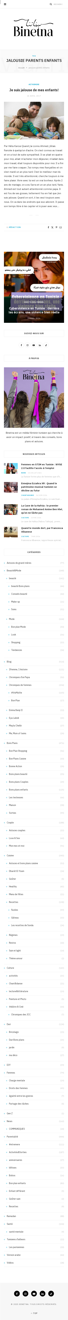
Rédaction (15, 227)
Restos (12, 942)
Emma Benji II (16, 710)
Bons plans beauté (18, 774)
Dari (9, 1024)
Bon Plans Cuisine (17, 758)
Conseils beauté (19, 593)
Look (13, 634)
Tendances (16, 650)
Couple (10, 822)
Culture (25, 518)
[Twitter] (52, 227)
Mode (12, 619)
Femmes (11, 1072)
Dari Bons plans (16, 1039)
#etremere (34, 84)
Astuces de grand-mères (19, 562)
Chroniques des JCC (21, 1014)
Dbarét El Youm (16, 871)
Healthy (13, 886)
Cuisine (10, 855)
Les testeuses (16, 797)
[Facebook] (48, 227)
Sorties (12, 812)
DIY (9, 1065)
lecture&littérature (18, 991)
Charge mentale (17, 1080)
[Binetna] (34, 29)
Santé (10, 1224)
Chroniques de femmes (20, 685)
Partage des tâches (19, 1103)
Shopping (15, 642)
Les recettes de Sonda (22, 925)
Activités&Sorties (18, 1152)
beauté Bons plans (20, 586)
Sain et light (15, 950)
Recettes (13, 902)
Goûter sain (14, 1198)
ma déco (13, 1055)
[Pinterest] (56, 227)
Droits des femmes (34, 302)
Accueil (21, 67)
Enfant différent (17, 1191)
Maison (12, 805)
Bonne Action (15, 766)
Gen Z (10, 1113)
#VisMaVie (16, 692)
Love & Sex (14, 838)
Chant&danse (27, 495)
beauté (12, 578)
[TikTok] (51, 1293)
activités (13, 975)
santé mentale (16, 1231)
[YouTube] (34, 1293)
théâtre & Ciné (16, 1006)
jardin (11, 1047)
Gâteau (15, 917)
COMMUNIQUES (17, 1128)
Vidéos (10, 1262)
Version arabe (14, 1255)
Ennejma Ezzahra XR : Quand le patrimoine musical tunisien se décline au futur (39, 487)
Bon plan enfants (17, 1183)
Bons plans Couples (18, 781)
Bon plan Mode (18, 626)
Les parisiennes (16, 1247)
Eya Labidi (14, 718)
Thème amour (15, 958)
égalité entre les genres (21, 1096)
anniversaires (15, 1160)
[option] (34, 287)
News (23, 473)
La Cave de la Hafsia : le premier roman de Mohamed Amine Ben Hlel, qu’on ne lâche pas (42, 509)
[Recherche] (51, 4)
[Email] (60, 227)
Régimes (13, 935)
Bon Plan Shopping (18, 750)
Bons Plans (12, 743)
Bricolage (14, 1032)
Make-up (15, 601)
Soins (13, 609)
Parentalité (12, 1136)
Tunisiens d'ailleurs (16, 1239)
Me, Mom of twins (17, 733)
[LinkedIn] (42, 1293)
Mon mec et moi (16, 845)
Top (35, 1313)
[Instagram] (25, 1293)
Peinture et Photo (17, 999)
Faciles (14, 909)
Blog (9, 661)
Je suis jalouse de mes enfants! (34, 90)
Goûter (12, 878)
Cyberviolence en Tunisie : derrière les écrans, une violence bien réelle (34, 310)
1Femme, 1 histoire (18, 669)
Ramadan (11, 1216)
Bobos (12, 1175)
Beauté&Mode (14, 570)
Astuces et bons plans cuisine (23, 863)
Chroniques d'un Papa (19, 677)
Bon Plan (15, 700)
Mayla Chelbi (15, 725)
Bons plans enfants (18, 789)
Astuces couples (17, 830)
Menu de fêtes (16, 894)
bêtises (12, 1167)
